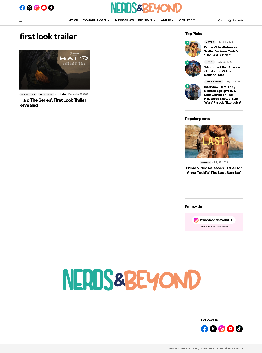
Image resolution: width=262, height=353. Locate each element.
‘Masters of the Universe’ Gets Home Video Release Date (223, 71)
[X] (29, 7)
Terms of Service (235, 348)
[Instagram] (36, 7)
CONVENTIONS (214, 81)
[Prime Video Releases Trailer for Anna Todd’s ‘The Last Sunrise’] (193, 49)
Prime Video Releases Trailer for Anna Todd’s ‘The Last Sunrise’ (221, 51)
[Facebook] (22, 7)
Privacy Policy (219, 348)
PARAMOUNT (28, 94)
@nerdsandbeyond (214, 220)
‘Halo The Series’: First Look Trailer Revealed (52, 103)
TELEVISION (46, 94)
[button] (21, 20)
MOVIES (210, 42)
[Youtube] (44, 7)
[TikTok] (51, 7)
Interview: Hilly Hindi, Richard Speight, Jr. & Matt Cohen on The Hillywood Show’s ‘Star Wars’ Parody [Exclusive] (223, 94)
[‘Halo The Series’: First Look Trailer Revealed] (54, 70)
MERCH (210, 62)
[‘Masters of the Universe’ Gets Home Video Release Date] (193, 68)
